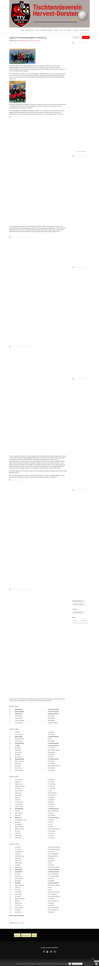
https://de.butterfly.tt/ (81, 151)
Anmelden (74, 620)
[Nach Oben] (92, 959)
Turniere (22, 923)
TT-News (75, 30)
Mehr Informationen (77, 963)
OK (70, 963)
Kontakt (34, 935)
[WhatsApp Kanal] (55, 951)
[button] (96, 963)
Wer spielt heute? (84, 30)
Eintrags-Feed (84, 620)
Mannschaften (29, 30)
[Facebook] (43, 951)
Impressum (17, 935)
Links (61, 30)
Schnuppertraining (26, 935)
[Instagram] (51, 951)
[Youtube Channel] (47, 951)
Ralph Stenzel (36, 40)
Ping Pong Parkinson (47, 30)
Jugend (37, 30)
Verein (22, 30)
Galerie (56, 30)
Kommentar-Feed (76, 623)
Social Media (67, 30)
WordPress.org (84, 623)
